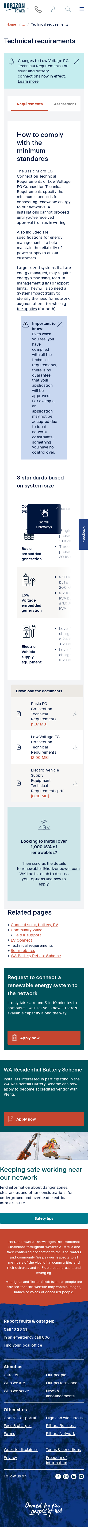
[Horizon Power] (16, 8)
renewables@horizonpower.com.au (53, 868)
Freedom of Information (56, 1460)
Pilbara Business (61, 1425)
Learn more (28, 81)
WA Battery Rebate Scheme (36, 955)
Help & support (27, 934)
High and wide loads (64, 1417)
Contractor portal (20, 1417)
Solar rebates (23, 950)
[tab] (29, 103)
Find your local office (23, 1345)
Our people (56, 1374)
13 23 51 (19, 1329)
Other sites (15, 1409)
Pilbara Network (60, 1433)
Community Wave (26, 929)
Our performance (61, 1382)
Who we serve (16, 1390)
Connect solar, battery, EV (34, 924)
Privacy (10, 1457)
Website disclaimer (21, 1449)
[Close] (76, 61)
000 (46, 1337)
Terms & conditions (63, 1449)
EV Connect (21, 940)
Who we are (14, 1382)
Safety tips (43, 1218)
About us (13, 1366)
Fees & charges (17, 1425)
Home (11, 24)
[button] (83, 534)
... (23, 24)
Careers (11, 1374)
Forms (9, 1433)
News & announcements (60, 1393)
